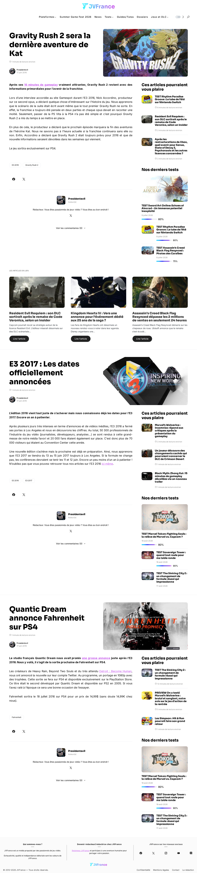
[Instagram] (166, 853)
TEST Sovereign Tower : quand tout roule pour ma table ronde (171, 555)
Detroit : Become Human (115, 671)
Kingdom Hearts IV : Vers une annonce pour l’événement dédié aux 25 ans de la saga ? (97, 316)
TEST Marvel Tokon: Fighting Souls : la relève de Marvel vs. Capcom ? (164, 535)
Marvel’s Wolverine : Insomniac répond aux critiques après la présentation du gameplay (169, 431)
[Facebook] (141, 853)
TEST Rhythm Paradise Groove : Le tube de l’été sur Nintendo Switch (170, 99)
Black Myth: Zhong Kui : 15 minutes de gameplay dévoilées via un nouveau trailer (171, 478)
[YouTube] (178, 853)
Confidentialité (143, 870)
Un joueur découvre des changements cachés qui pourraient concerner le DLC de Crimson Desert (171, 455)
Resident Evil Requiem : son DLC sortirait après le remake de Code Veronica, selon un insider (171, 121)
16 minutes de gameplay (41, 84)
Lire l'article (19, 338)
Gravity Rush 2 (31, 165)
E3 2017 (28, 480)
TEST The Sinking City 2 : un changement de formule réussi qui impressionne (171, 578)
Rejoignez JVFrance (80, 850)
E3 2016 (15, 165)
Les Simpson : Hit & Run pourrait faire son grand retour (170, 721)
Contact (175, 870)
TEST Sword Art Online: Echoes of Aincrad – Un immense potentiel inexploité (163, 208)
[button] (179, 17)
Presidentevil (22, 70)
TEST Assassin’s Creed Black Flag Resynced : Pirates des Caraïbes (170, 250)
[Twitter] (153, 853)
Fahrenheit (16, 717)
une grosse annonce (96, 658)
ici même (107, 463)
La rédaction (188, 870)
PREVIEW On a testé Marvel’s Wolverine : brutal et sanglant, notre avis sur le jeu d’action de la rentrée (171, 698)
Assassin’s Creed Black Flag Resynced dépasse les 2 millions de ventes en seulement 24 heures (159, 316)
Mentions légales (161, 870)
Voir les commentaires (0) (69, 228)
